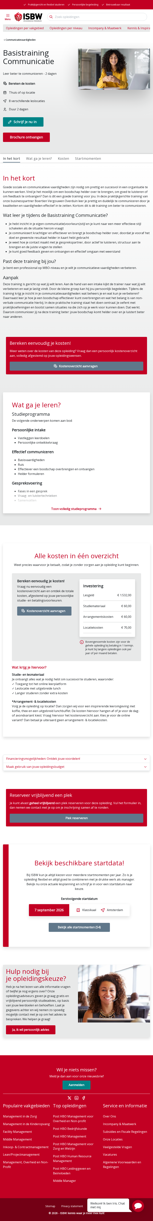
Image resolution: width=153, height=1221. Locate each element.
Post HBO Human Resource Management (72, 1158)
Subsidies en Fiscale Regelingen (125, 1132)
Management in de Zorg (20, 1116)
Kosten (63, 158)
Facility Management (17, 1132)
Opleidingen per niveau (66, 28)
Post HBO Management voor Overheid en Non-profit (73, 1118)
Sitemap (50, 1206)
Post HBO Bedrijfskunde (70, 1129)
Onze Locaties (113, 1139)
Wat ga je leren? (39, 158)
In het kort (11, 158)
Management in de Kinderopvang (26, 1124)
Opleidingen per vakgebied (25, 28)
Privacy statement (72, 1206)
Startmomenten (88, 158)
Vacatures (110, 1154)
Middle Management (17, 1139)
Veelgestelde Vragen (117, 1147)
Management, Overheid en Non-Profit (25, 1164)
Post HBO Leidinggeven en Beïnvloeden (71, 1171)
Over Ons (109, 1116)
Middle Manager (64, 1181)
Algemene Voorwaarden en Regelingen (122, 1164)
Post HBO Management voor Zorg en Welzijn (73, 1146)
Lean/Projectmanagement (21, 1154)
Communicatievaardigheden (21, 39)
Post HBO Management (69, 1136)
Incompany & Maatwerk (104, 28)
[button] (138, 1206)
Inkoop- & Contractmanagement (26, 1147)
